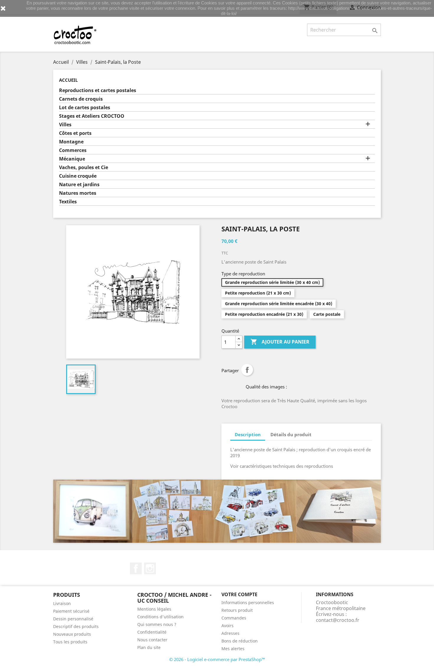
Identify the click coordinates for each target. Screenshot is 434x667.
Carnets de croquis (81, 99)
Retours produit (237, 610)
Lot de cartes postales (84, 107)
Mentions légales (154, 609)
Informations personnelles (247, 602)
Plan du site (149, 647)
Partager (247, 370)
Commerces (73, 150)
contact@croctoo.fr (337, 620)
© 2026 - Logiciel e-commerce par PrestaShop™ (217, 659)
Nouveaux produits (72, 634)
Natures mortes (77, 193)
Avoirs (227, 625)
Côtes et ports (75, 133)
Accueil (68, 80)
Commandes (233, 618)
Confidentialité (152, 632)
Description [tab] (248, 434)
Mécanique (72, 159)
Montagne (71, 142)
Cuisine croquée (78, 176)
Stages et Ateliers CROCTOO (91, 116)
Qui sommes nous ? (156, 624)
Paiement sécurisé (71, 611)
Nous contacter (152, 640)
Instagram (150, 568)
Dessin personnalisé (73, 619)
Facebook (136, 568)
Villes (65, 125)
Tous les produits (70, 642)
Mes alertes (232, 648)
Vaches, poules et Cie (83, 167)
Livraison (62, 603)
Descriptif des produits (76, 626)
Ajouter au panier (279, 341)
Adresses (230, 633)
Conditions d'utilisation (160, 616)
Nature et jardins (79, 185)
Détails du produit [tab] (290, 434)
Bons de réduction (239, 641)
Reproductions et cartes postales (97, 90)
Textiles (68, 202)
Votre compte (239, 594)
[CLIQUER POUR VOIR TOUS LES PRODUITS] (217, 511)
